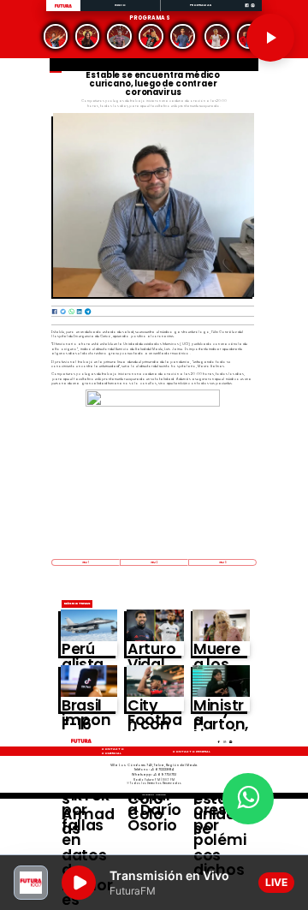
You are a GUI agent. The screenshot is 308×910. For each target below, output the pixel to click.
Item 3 (222, 562)
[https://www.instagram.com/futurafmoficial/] (253, 10)
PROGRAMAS (200, 5)
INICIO (121, 5)
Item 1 (85, 562)
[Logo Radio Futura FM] (63, 8)
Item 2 (154, 562)
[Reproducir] (270, 38)
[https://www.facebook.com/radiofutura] (247, 10)
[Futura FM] (55, 36)
